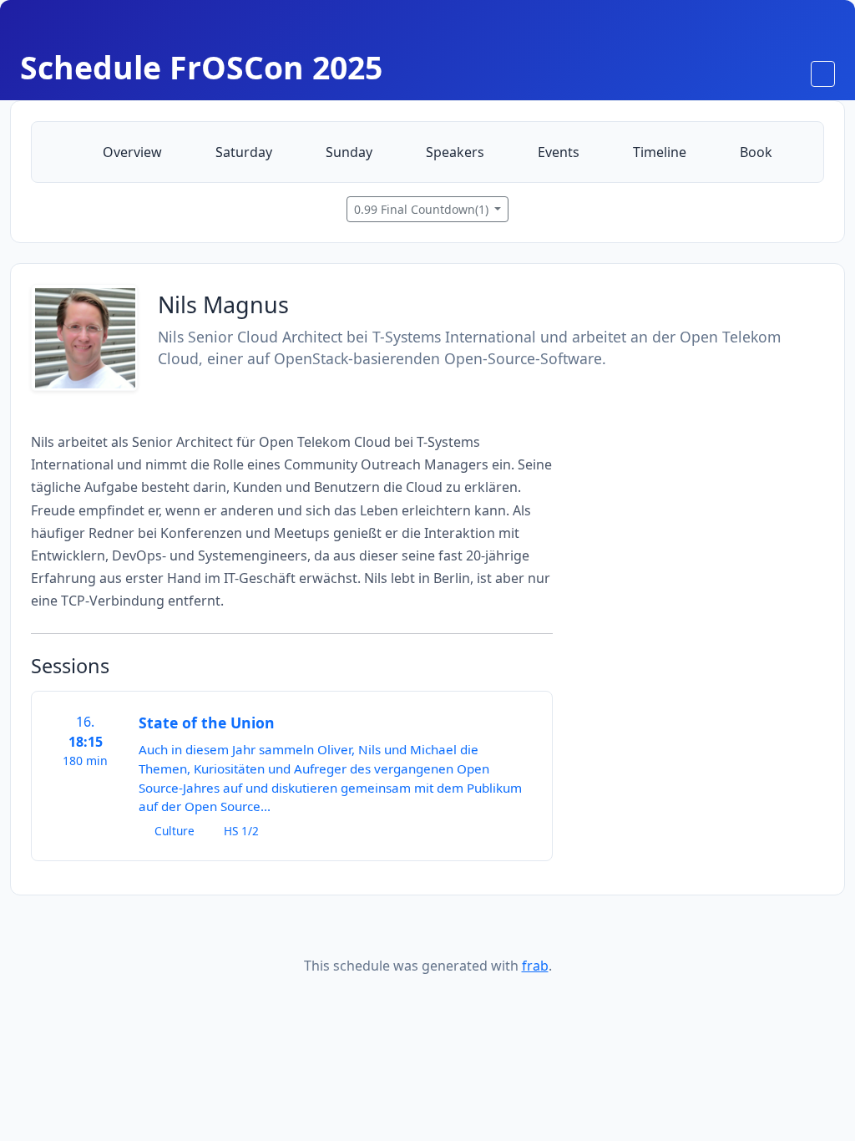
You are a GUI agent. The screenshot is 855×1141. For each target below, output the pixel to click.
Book (754, 152)
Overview (130, 152)
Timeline (658, 152)
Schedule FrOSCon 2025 (201, 67)
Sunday (347, 152)
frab (535, 965)
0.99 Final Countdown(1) (423, 209)
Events (556, 152)
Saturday (242, 152)
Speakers (453, 152)
